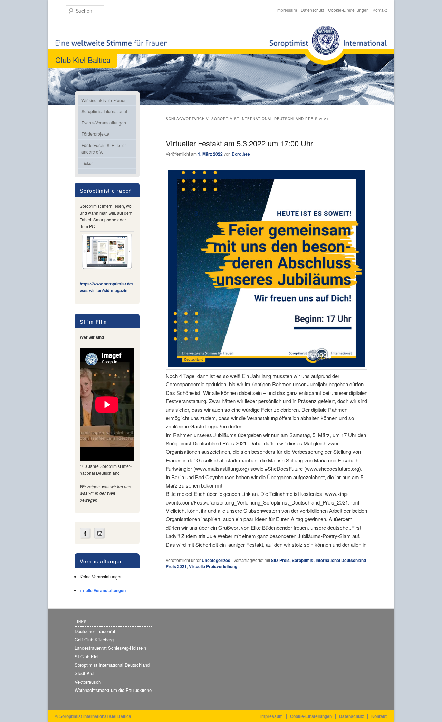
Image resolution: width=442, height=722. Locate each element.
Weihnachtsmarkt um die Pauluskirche (113, 690)
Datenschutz (312, 10)
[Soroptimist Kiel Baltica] (328, 45)
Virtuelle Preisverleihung (213, 566)
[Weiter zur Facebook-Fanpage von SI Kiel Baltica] (85, 537)
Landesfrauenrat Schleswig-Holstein (110, 648)
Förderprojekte (95, 134)
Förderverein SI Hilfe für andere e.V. (103, 148)
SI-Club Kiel (86, 656)
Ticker (87, 163)
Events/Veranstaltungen (103, 123)
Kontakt (380, 10)
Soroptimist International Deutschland (112, 664)
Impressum (286, 10)
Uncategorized (216, 560)
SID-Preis (280, 560)
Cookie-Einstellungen (348, 10)
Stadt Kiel (84, 673)
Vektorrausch (88, 681)
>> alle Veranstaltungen (103, 590)
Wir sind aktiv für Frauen (104, 100)
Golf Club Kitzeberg (94, 639)
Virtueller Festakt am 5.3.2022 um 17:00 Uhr (239, 143)
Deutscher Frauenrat (95, 631)
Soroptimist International (104, 111)
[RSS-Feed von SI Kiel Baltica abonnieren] (99, 537)
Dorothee (241, 154)
